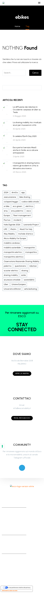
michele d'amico (25, 234)
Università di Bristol (12, 289)
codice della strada (30, 201)
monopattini (29, 247)
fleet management (22, 215)
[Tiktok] (25, 492)
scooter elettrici (11, 270)
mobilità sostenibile (12, 247)
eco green (17, 206)
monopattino (31, 252)
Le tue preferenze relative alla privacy (19, 587)
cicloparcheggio (11, 201)
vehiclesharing (30, 289)
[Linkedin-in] (32, 492)
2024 (6, 192)
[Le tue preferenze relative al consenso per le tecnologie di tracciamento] (2, 446)
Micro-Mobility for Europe (15, 238)
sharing (24, 270)
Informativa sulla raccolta (9, 590)
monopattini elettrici (13, 252)
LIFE (5, 229)
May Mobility (9, 234)
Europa (7, 215)
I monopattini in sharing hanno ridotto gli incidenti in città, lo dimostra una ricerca (26, 166)
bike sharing (24, 197)
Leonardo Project (31, 224)
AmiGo (15, 192)
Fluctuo (7, 220)
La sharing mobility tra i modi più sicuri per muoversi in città (27, 123)
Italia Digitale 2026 (12, 224)
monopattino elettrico (13, 257)
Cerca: (38, 87)
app (23, 192)
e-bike (6, 206)
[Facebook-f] (12, 492)
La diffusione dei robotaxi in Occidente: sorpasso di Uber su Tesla (27, 110)
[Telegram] (22, 468)
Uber (6, 284)
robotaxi (33, 266)
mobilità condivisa (12, 243)
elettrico (29, 206)
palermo (7, 266)
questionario (20, 266)
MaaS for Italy (26, 229)
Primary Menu (39, 3)
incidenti (17, 220)
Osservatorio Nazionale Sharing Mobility (21, 261)
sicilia (23, 275)
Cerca (35, 72)
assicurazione (10, 197)
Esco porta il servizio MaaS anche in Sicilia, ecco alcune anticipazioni (25, 150)
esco (29, 211)
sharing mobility (11, 275)
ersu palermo (17, 211)
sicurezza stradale (12, 280)
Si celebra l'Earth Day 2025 (25, 136)
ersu (6, 211)
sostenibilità (29, 280)
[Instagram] (18, 492)
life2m (13, 229)
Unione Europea (19, 284)
